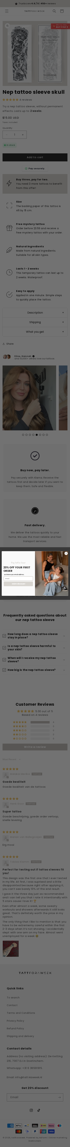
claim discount (18, 584)
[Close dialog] (66, 553)
